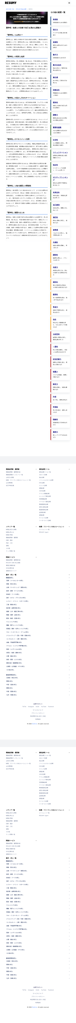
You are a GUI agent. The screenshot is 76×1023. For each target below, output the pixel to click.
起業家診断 (42, 512)
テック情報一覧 (10, 551)
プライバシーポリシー (38, 713)
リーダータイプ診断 (45, 520)
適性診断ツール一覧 (45, 472)
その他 (8, 548)
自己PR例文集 (10, 485)
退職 (7, 546)
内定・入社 (9, 543)
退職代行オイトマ (11, 571)
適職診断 (41, 488)
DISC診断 (42, 483)
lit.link (37, 706)
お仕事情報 (9, 483)
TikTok (24, 706)
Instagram (31, 706)
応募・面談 (9, 540)
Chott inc (34, 724)
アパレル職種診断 (44, 493)
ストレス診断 (43, 485)
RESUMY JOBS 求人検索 (13, 563)
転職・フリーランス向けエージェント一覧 (18, 480)
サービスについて (38, 710)
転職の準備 (9, 535)
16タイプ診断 (43, 475)
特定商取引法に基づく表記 (38, 716)
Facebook (51, 706)
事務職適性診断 (43, 504)
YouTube (43, 706)
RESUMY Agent (43, 532)
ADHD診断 (42, 491)
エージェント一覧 (44, 529)
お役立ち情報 (10, 477)
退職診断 (41, 515)
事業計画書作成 (10, 565)
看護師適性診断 (43, 510)
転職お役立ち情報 (11, 529)
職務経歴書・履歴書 (12, 537)
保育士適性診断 (43, 507)
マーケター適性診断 (45, 502)
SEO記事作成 (10, 568)
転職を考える (10, 532)
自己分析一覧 (10, 9)
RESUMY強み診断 (21, 9)
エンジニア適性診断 (45, 496)
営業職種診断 (43, 499)
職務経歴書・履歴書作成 (13, 472)
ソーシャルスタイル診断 (46, 480)
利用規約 (38, 719)
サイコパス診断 (43, 518)
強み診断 (41, 477)
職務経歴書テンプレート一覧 (14, 475)
